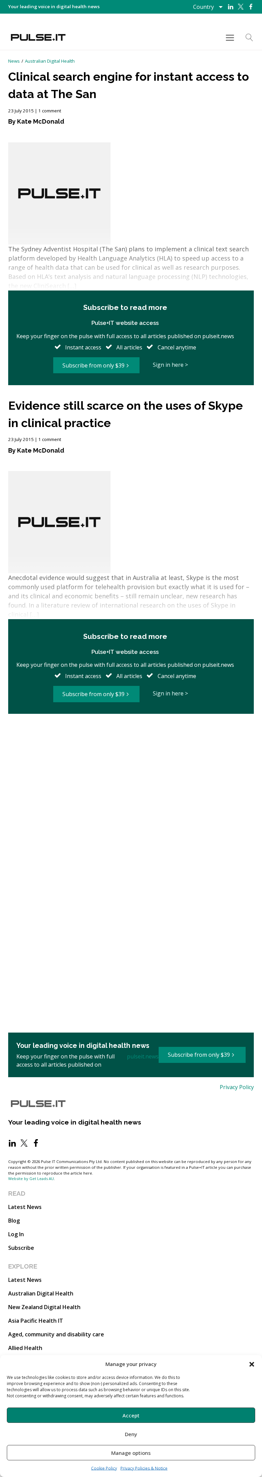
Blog (14, 1220)
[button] (251, 1364)
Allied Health (25, 1348)
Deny (131, 1434)
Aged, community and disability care (56, 1334)
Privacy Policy (237, 1087)
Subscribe (21, 1248)
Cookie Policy (104, 1468)
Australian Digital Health (50, 61)
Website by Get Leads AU (31, 1178)
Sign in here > (170, 364)
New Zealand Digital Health (44, 1307)
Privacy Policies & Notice (144, 1468)
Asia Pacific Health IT (35, 1320)
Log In (16, 1234)
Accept (131, 1415)
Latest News (25, 1207)
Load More (131, 736)
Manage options (131, 1452)
